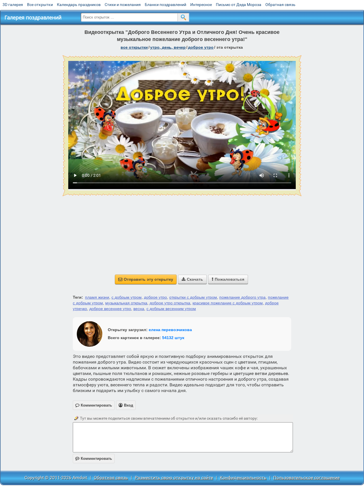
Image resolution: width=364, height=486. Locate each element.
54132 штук (173, 337)
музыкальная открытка (126, 303)
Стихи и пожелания (123, 4)
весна (138, 308)
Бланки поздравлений (165, 4)
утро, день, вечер (168, 47)
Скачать (192, 279)
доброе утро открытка (170, 303)
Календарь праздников (79, 4)
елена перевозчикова (170, 329)
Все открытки (40, 4)
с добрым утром (126, 297)
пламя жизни (97, 297)
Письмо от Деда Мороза (238, 4)
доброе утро (201, 47)
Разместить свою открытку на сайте (174, 477)
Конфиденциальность (243, 477)
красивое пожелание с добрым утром (228, 303)
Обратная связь (280, 4)
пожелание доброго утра (242, 297)
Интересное (201, 4)
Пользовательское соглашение (306, 477)
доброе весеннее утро (110, 308)
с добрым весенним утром (171, 308)
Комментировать (93, 458)
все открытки (134, 47)
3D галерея (13, 4)
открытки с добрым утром (193, 297)
